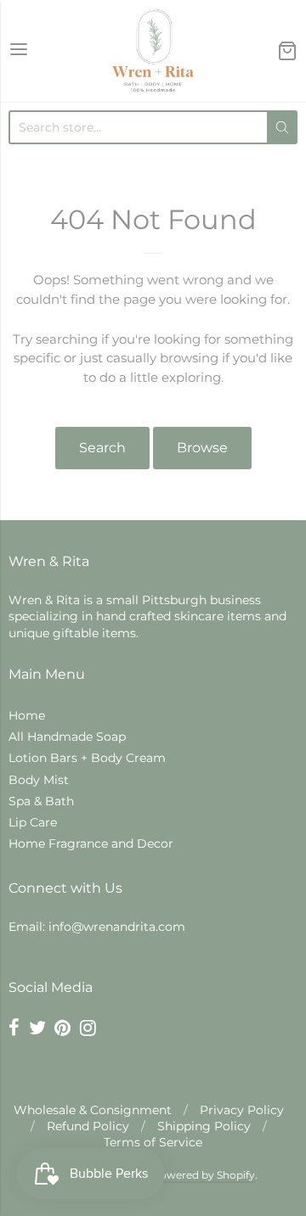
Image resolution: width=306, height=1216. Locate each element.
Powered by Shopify (203, 1174)
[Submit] (282, 127)
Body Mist (38, 779)
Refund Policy (88, 1126)
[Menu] (18, 50)
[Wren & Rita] (153, 50)
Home (26, 715)
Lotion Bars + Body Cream (87, 757)
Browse (202, 448)
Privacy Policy (242, 1110)
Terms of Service (153, 1142)
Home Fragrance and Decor (90, 843)
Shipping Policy (204, 1126)
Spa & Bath (41, 801)
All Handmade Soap (67, 736)
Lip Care (32, 822)
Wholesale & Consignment (93, 1110)
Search (102, 448)
